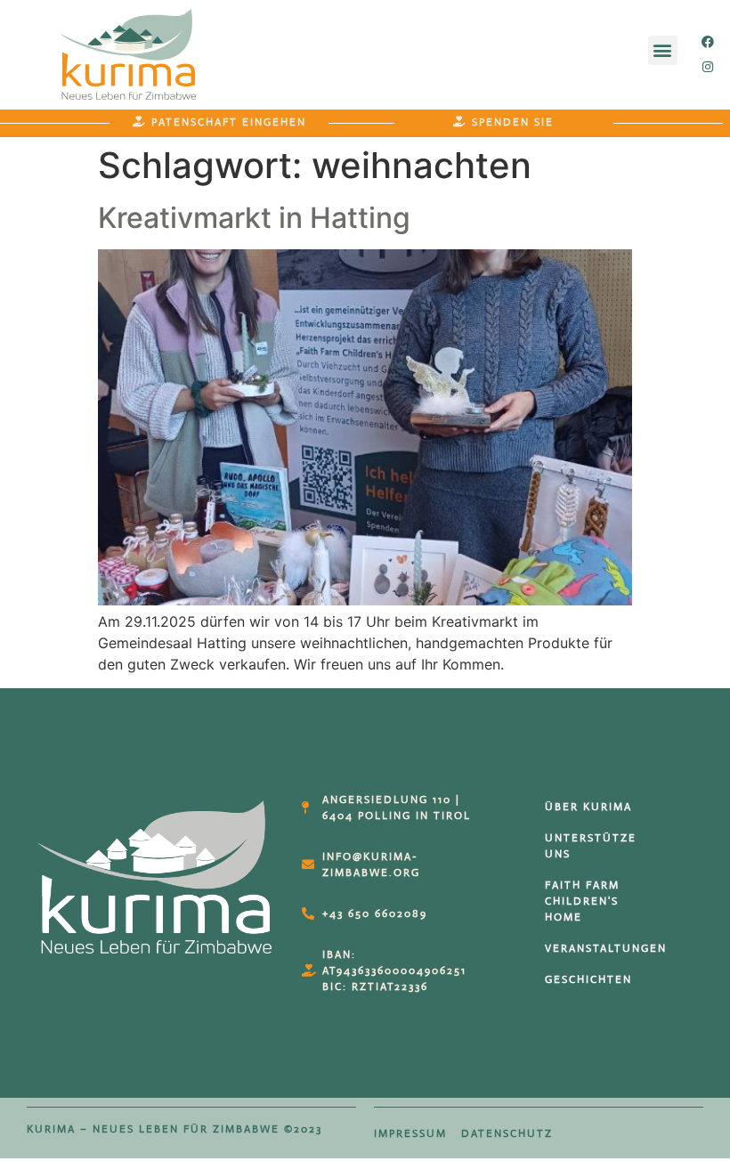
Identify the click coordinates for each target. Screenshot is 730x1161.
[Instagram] (707, 66)
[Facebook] (707, 41)
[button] (662, 50)
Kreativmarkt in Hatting (254, 217)
